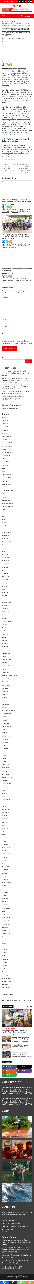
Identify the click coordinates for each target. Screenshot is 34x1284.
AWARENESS (6, 535)
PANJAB (4, 838)
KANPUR (4, 733)
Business (5, 605)
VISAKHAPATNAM (7, 994)
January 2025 (6, 478)
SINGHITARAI (6, 924)
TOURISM (5, 965)
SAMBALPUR (5, 905)
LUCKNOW (5, 771)
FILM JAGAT (5, 666)
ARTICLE (4, 519)
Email (4, 327)
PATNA (4, 841)
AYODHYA (5, 538)
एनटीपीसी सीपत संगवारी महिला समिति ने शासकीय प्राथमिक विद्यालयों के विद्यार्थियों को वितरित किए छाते (15, 235)
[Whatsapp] (7, 64)
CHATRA (4, 615)
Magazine (5, 781)
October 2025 (6, 449)
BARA (3, 551)
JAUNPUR (5, 717)
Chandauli (5, 612)
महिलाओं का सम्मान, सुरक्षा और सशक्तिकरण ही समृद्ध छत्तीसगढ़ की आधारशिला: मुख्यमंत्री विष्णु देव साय (16, 373)
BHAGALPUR (5, 583)
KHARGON (5, 749)
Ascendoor (12, 1278)
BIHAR (4, 589)
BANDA (4, 548)
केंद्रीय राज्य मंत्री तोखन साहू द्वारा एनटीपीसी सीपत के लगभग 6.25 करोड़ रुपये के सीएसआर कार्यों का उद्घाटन (16, 200)
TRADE (4, 969)
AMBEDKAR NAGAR (8, 503)
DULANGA (5, 647)
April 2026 (5, 430)
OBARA (4, 832)
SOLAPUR (5, 930)
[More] (10, 64)
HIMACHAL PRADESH (8, 710)
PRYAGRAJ (5, 867)
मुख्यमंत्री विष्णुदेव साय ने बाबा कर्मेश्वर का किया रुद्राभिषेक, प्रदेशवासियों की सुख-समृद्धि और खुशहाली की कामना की (16, 381)
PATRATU (5, 844)
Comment (6, 297)
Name (4, 320)
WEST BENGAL (6, 997)
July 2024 (5, 481)
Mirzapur (4, 803)
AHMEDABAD (6, 500)
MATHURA (5, 787)
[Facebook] (3, 64)
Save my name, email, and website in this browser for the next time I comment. (17, 342)
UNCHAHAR (5, 975)
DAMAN (4, 631)
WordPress (27, 1278)
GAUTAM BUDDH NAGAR (9, 675)
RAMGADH (5, 886)
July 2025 (5, 459)
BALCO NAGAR (6, 542)
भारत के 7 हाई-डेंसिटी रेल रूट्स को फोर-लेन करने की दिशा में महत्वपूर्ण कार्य (22, 1045)
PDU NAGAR (5, 851)
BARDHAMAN (6, 561)
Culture (4, 624)
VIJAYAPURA (6, 988)
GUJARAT (5, 688)
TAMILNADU (5, 953)
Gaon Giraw (20, 38)
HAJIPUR (4, 698)
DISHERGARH (6, 644)
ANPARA (4, 513)
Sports (4, 937)
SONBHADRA (6, 934)
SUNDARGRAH (6, 940)
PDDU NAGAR (6, 847)
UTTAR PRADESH (7, 978)
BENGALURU (5, 577)
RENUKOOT (5, 892)
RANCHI (4, 889)
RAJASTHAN (6, 879)
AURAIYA (4, 529)
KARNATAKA (5, 742)
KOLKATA (5, 752)
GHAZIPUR (5, 682)
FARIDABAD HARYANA (8, 659)
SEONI (4, 911)
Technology (6, 956)
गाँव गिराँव (17, 6)
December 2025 (7, 443)
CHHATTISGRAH (12, 159)
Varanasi (5, 985)
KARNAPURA (5, 739)
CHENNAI (4, 618)
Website (5, 334)
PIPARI (4, 860)
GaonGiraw (6, 1034)
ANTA (3, 516)
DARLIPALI (5, 634)
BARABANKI (5, 554)
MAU (3, 790)
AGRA (4, 494)
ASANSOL (5, 522)
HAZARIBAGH (6, 704)
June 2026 (5, 424)
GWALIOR (5, 695)
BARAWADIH (6, 557)
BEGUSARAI (5, 573)
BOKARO (4, 596)
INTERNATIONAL (7, 714)
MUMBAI (4, 806)
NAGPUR (4, 816)
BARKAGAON (6, 564)
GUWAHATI (5, 691)
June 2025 (5, 462)
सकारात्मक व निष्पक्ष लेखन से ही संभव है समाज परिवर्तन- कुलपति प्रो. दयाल (21, 1038)
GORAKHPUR (6, 685)
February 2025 (6, 475)
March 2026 (5, 433)
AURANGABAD (6, 532)
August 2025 (6, 456)
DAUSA (4, 637)
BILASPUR (4, 159)
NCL (3, 825)
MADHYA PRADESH (8, 777)
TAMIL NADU (5, 949)
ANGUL (4, 510)
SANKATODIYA (6, 908)
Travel (4, 972)
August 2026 (6, 417)
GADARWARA (6, 672)
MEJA (3, 796)
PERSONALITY (6, 854)
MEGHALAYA (6, 793)
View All (29, 1006)
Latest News (6, 765)
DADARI (4, 628)
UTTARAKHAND (6, 981)
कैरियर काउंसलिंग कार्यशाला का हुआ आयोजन (16, 1000)
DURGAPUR (5, 650)
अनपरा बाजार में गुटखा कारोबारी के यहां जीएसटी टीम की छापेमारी (19, 1053)
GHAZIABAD (5, 679)
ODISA (4, 835)
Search (4, 357)
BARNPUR (5, 567)
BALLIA (4, 545)
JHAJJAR (5, 720)
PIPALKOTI (5, 857)
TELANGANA (5, 959)
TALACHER (5, 946)
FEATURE (4, 663)
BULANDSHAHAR (7, 602)
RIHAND (4, 895)
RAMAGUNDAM (6, 883)
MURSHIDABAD (6, 809)
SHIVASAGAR (6, 918)
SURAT (4, 943)
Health (4, 707)
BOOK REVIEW (6, 599)
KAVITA (4, 745)
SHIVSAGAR (5, 921)
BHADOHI (5, 580)
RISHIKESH (5, 898)
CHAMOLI (5, 608)
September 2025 (7, 452)
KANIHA (4, 730)
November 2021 (7, 484)
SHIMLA (4, 914)
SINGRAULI (5, 927)
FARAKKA (4, 656)
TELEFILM (4, 962)
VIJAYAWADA (6, 991)
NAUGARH (5, 822)
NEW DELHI (5, 828)
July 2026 (5, 420)
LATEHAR (4, 761)
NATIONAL (5, 819)
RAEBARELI (5, 870)
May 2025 (5, 465)
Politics (4, 863)
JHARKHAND (6, 723)
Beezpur (4, 570)
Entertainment (7, 653)
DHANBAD (5, 640)
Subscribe (28, 16)
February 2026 (6, 436)
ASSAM (4, 526)
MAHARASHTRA (7, 784)
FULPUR (4, 669)
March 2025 (5, 471)
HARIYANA (5, 701)
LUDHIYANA (5, 774)
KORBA (4, 755)
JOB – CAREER (6, 726)
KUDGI (4, 758)
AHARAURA (5, 497)
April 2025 (5, 468)
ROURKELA (5, 902)
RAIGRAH (5, 873)
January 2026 (6, 440)
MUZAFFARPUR (6, 812)
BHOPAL (4, 586)
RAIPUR (4, 876)
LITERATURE (5, 768)
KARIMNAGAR (6, 736)
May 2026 (5, 427)
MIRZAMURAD (6, 800)
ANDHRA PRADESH (7, 506)
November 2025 (7, 446)
